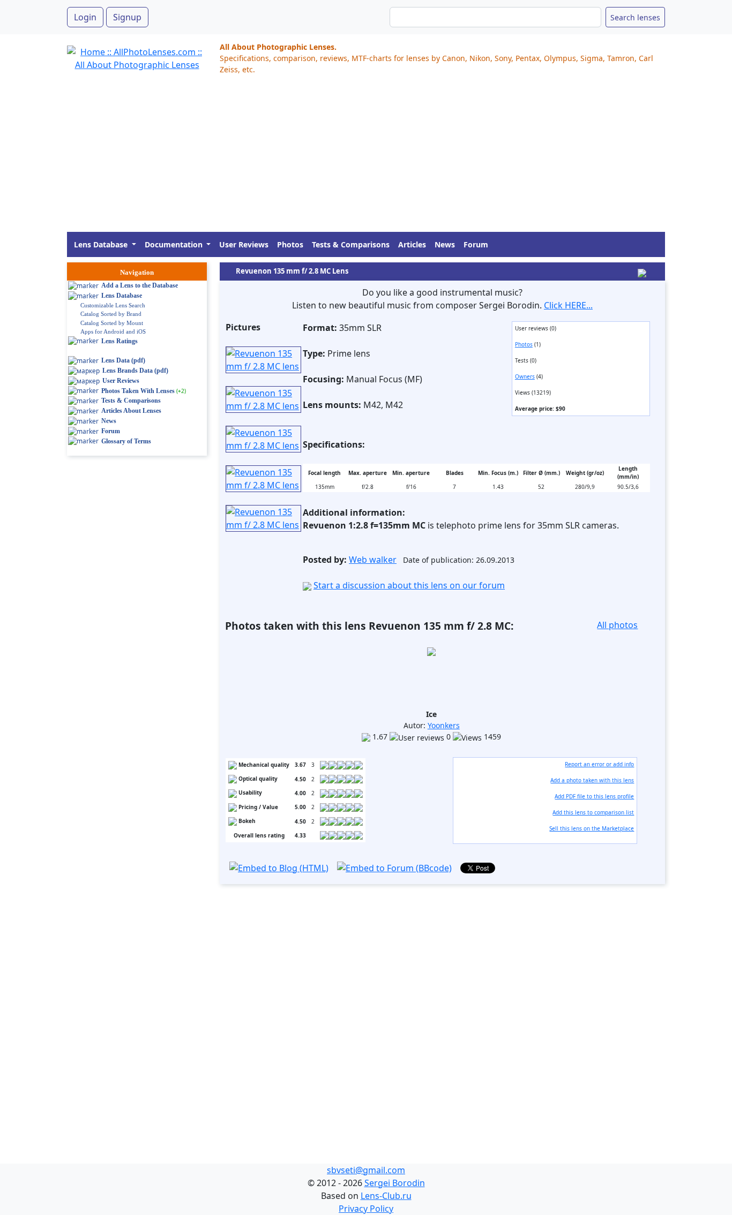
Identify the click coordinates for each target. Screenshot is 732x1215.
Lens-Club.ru (386, 1196)
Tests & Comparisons (351, 244)
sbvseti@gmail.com (366, 1170)
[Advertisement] (366, 157)
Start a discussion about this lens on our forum (409, 585)
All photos (617, 625)
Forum (476, 244)
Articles (412, 244)
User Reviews (243, 244)
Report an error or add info (599, 764)
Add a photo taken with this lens (592, 780)
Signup (127, 17)
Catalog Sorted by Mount (111, 323)
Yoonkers (444, 725)
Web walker (373, 559)
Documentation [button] (175, 244)
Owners (525, 376)
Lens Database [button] (102, 244)
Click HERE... (568, 305)
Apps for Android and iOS (113, 331)
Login (85, 17)
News (445, 244)
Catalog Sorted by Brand (110, 314)
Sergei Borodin (394, 1183)
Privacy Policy (366, 1208)
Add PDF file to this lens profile (594, 796)
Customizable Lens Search (112, 305)
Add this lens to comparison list (593, 812)
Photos (290, 244)
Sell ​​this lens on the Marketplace (591, 828)
